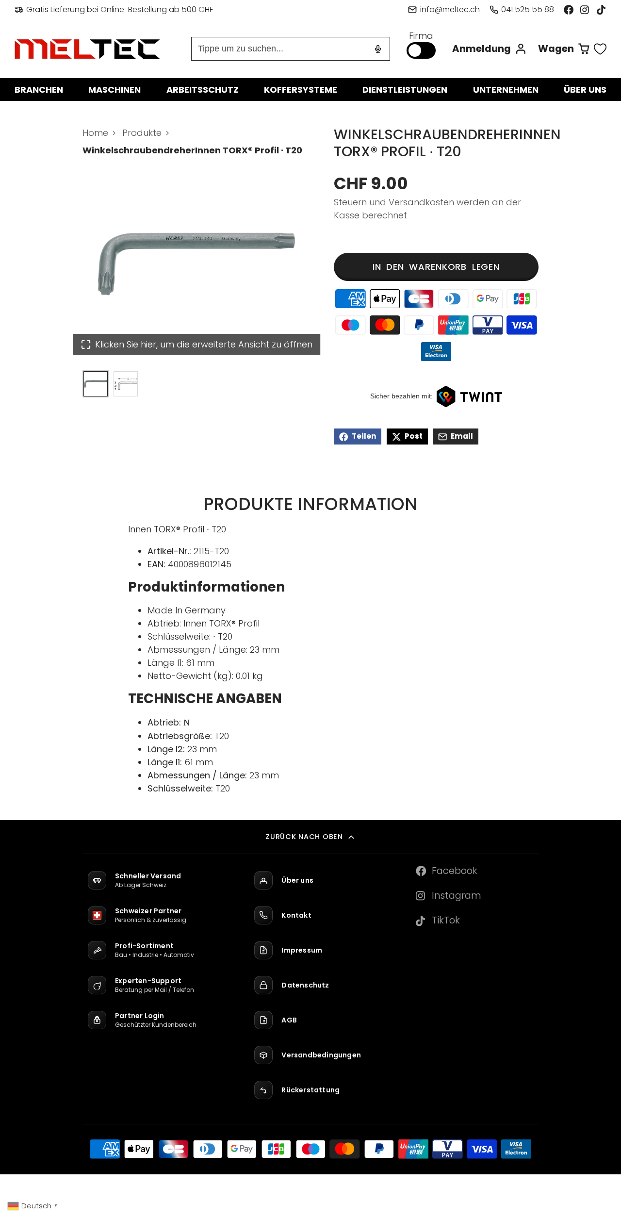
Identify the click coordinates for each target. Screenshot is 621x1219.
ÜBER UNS (585, 89)
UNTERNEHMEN (506, 89)
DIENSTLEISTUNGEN (404, 89)
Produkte (142, 133)
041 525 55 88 (527, 9)
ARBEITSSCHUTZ (202, 89)
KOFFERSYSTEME (300, 89)
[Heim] (87, 49)
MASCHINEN (114, 89)
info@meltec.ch (449, 9)
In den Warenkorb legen (436, 267)
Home (95, 133)
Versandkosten (421, 203)
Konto (489, 49)
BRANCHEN (39, 89)
